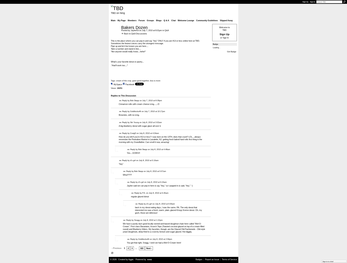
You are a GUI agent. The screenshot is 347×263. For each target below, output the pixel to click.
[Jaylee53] (115, 33)
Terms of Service (229, 259)
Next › (149, 248)
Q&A (167, 30)
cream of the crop (123, 81)
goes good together (140, 81)
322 (141, 248)
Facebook (130, 84)
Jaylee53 (135, 30)
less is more (155, 81)
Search (344, 2)
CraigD (133, 133)
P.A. (144, 193)
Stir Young (134, 122)
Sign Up (305, 2)
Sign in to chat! (328, 261)
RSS (112, 253)
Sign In (312, 2)
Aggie (130, 259)
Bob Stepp (134, 100)
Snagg (137, 220)
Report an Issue (212, 259)
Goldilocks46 (135, 111)
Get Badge (231, 52)
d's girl (133, 160)
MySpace (118, 84)
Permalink (120, 100)
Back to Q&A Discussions (135, 33)
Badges (199, 259)
